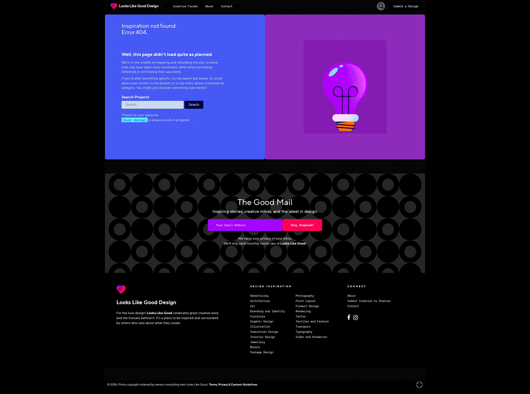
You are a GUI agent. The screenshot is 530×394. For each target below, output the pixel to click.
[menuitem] (185, 6)
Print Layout (306, 301)
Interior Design (262, 337)
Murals (255, 347)
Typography (304, 332)
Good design (134, 120)
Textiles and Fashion (312, 321)
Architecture (260, 301)
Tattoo (301, 316)
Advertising (259, 296)
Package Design (261, 352)
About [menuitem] (209, 6)
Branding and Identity (267, 311)
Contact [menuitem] (226, 6)
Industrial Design (264, 332)
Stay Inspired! (302, 225)
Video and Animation (311, 337)
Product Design (307, 306)
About (351, 296)
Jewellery (257, 342)
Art (252, 306)
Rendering (303, 311)
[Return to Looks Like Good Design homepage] (182, 289)
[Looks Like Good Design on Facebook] (349, 319)
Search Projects (135, 97)
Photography (305, 296)
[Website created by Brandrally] (419, 384)
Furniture (257, 316)
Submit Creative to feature (368, 301)
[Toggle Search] (381, 6)
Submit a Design (405, 6)
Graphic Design (261, 321)
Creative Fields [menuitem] (185, 6)
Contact (353, 306)
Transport (303, 326)
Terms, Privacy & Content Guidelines (233, 385)
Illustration (260, 326)
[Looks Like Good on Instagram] (356, 319)
